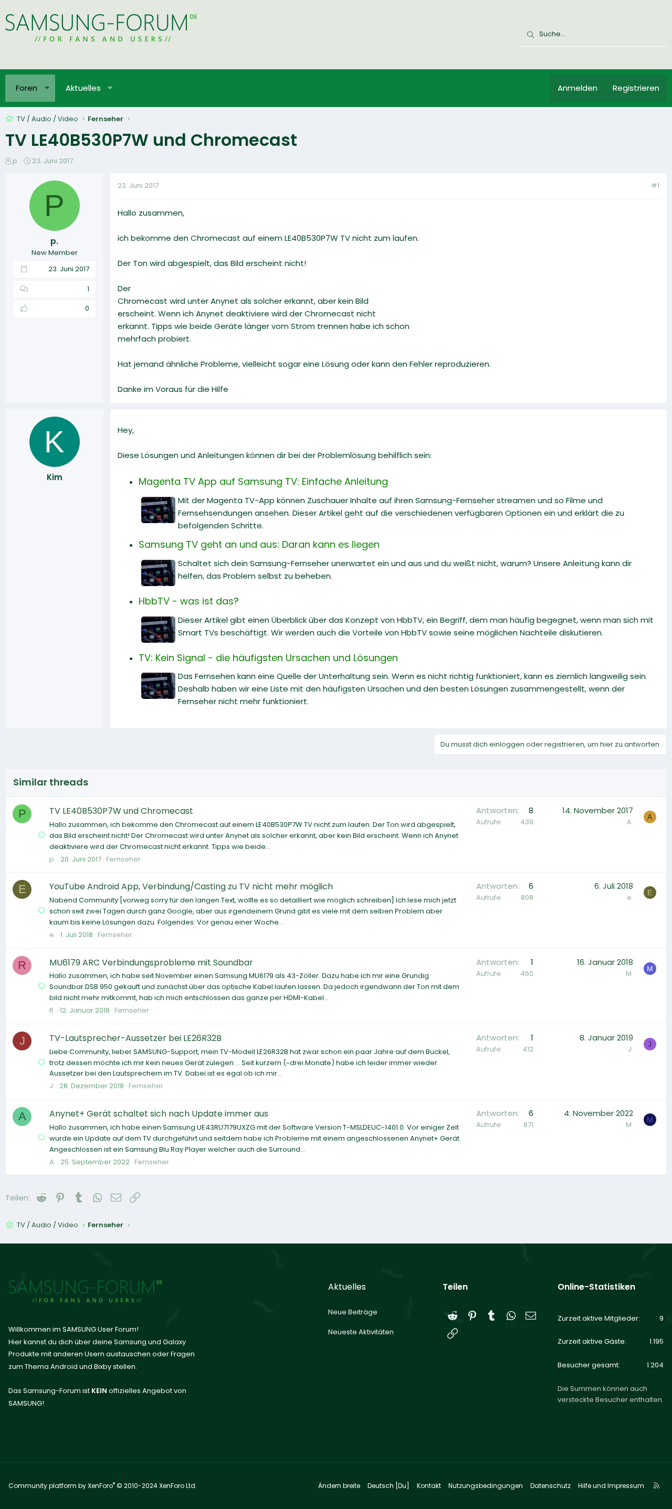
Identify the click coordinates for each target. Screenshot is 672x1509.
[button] (47, 88)
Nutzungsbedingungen (485, 1485)
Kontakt (429, 1485)
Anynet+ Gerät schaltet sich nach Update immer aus (158, 1114)
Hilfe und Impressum (611, 1485)
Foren (26, 87)
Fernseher (123, 859)
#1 (655, 185)
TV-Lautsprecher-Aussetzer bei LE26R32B (135, 1038)
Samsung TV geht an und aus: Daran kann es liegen (259, 544)
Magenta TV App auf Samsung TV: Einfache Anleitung (263, 481)
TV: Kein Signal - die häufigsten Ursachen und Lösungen (268, 657)
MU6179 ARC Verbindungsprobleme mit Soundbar (151, 963)
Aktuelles (83, 87)
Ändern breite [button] (339, 1485)
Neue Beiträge (352, 1312)
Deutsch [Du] (389, 1485)
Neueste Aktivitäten (361, 1332)
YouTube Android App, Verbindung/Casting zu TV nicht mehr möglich (191, 886)
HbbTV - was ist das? (189, 601)
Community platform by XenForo (102, 1485)
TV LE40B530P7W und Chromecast (121, 811)
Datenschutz (550, 1485)
